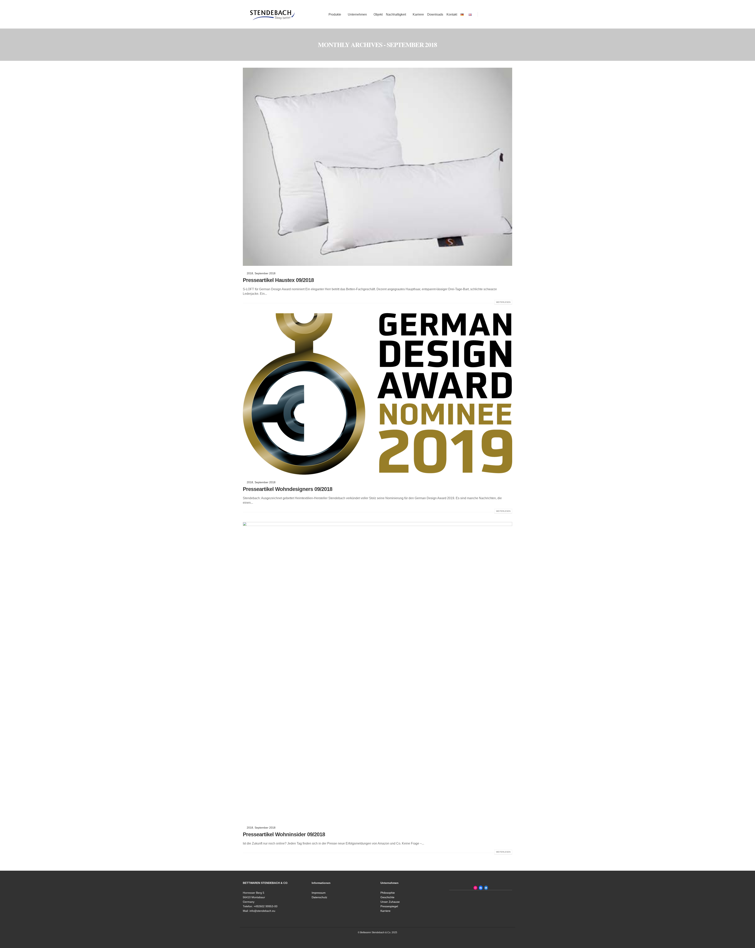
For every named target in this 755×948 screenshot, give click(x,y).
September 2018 (265, 273)
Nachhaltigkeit (396, 14)
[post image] (377, 167)
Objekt (378, 14)
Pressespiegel (389, 906)
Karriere (418, 14)
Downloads (435, 14)
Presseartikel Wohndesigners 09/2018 (287, 489)
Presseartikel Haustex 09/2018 (278, 280)
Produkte (335, 14)
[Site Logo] (272, 14)
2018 (250, 273)
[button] (482, 14)
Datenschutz (319, 897)
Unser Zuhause (390, 901)
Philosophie (387, 892)
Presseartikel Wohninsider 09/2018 (284, 834)
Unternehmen (357, 14)
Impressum (319, 892)
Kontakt (452, 14)
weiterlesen (503, 302)
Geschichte (387, 897)
